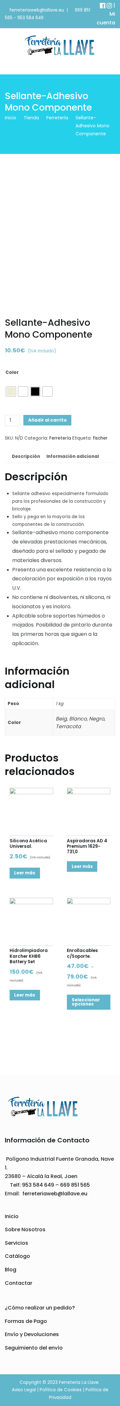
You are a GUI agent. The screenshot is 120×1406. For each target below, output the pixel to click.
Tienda (31, 117)
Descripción (26, 456)
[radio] (11, 391)
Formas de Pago (26, 1321)
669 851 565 (74, 1185)
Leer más (24, 873)
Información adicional (72, 456)
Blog (10, 1269)
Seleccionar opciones (86, 1002)
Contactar (18, 1283)
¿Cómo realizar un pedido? (40, 1307)
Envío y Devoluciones (32, 1334)
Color (12, 372)
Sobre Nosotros (25, 1229)
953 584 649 (30, 18)
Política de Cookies (61, 1390)
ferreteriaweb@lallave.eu (36, 10)
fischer (100, 438)
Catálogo (17, 1256)
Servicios (16, 1243)
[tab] (25, 457)
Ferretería (57, 117)
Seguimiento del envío (34, 1347)
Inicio (10, 117)
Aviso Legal (24, 1390)
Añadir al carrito (47, 420)
